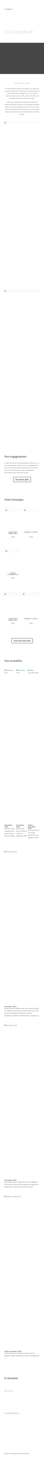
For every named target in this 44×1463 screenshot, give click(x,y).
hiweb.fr (27, 1453)
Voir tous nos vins (22, 640)
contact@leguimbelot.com (11, 1413)
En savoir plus (22, 479)
